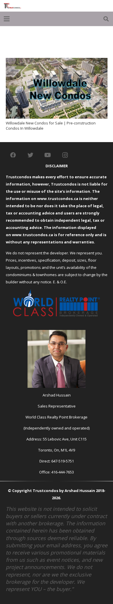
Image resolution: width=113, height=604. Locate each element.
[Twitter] (30, 155)
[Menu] (7, 19)
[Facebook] (13, 155)
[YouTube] (48, 155)
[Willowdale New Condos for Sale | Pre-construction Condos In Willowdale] (56, 61)
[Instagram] (65, 155)
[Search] (106, 19)
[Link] (12, 6)
